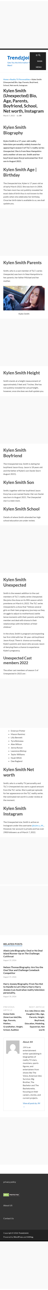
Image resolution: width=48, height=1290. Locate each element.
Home (5, 79)
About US (7, 1205)
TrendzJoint (21, 57)
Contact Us (8, 1218)
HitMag (30, 1237)
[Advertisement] (24, 25)
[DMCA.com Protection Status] (11, 1195)
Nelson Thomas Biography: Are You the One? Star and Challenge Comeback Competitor (23, 970)
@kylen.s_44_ (38, 825)
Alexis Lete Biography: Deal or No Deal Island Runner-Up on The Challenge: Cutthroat (23, 953)
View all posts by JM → (31, 1105)
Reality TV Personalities (20, 79)
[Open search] (39, 55)
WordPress (18, 1237)
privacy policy (9, 1182)
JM (20, 116)
